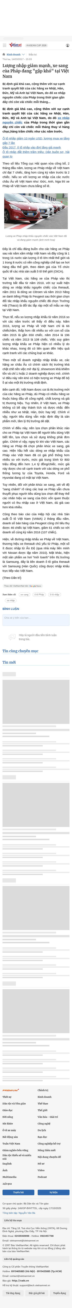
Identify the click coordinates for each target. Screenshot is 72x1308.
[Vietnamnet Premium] (11, 1091)
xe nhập (11, 600)
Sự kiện (54, 1192)
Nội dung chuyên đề (49, 1156)
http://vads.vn (20, 1280)
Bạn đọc (42, 1136)
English (7, 1163)
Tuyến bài (18, 1192)
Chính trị (43, 1090)
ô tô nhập (54, 594)
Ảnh (5, 1170)
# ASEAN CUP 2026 (36, 45)
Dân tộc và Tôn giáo (14, 1103)
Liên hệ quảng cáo (14, 1258)
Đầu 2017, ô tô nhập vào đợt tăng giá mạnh (32, 147)
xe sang (24, 594)
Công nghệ (44, 1123)
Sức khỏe (8, 1123)
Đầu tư (33, 54)
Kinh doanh (13, 54)
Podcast (42, 1177)
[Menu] (5, 45)
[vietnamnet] (15, 47)
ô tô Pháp (39, 594)
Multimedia (9, 1177)
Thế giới (42, 1110)
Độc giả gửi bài (37, 1293)
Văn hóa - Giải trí (48, 1116)
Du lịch (42, 1130)
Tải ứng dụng (13, 1293)
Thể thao (43, 1103)
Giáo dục (8, 1110)
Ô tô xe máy (9, 1130)
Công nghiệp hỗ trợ (49, 1143)
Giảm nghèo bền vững (15, 1150)
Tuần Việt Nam (11, 1143)
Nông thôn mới (47, 1150)
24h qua (7, 1183)
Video (41, 1170)
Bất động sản (10, 1136)
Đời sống (8, 1116)
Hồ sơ (41, 1163)
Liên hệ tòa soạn (13, 1220)
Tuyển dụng (59, 1293)
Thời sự (7, 1096)
